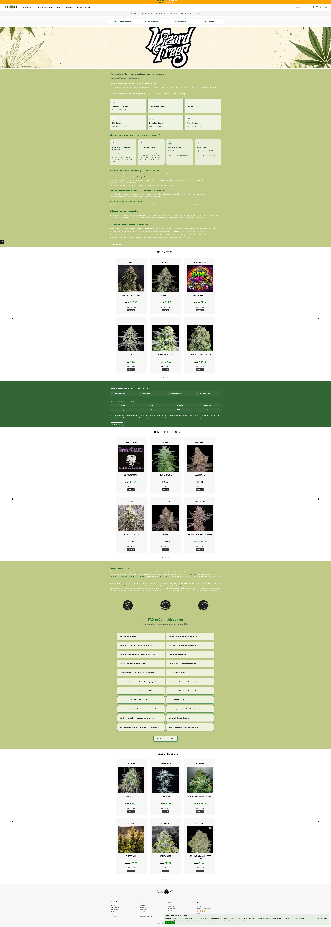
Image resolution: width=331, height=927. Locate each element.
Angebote (59, 7)
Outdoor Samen (161, 13)
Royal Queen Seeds (139, 576)
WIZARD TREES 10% (171, 1)
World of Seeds (164, 576)
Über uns (113, 905)
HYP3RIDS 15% (160, 1)
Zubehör (198, 13)
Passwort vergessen (172, 908)
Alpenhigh (199, 906)
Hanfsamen (134, 13)
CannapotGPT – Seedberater (146, 916)
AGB (141, 914)
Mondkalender (114, 916)
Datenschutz (142, 911)
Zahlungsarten (114, 909)
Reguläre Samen (186, 13)
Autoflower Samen (183, 586)
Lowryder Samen (147, 13)
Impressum (113, 914)
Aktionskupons (143, 907)
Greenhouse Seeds (125, 576)
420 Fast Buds (192, 574)
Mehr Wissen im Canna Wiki (165, 739)
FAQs (169, 912)
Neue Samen (68, 7)
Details (131, 310)
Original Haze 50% (159, 2)
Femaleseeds (114, 576)
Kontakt (170, 910)
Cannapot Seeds (143, 177)
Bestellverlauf (171, 906)
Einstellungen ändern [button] (181, 922)
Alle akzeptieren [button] (170, 922)
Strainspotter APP (144, 909)
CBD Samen (173, 13)
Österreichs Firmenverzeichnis (203, 908)
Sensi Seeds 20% (170, 2)
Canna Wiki (88, 7)
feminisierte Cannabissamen (125, 586)
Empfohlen (78, 7)
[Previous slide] (12, 319)
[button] (163, 377)
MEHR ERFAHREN (117, 244)
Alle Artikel (113, 911)
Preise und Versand (115, 907)
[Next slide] (319, 319)
